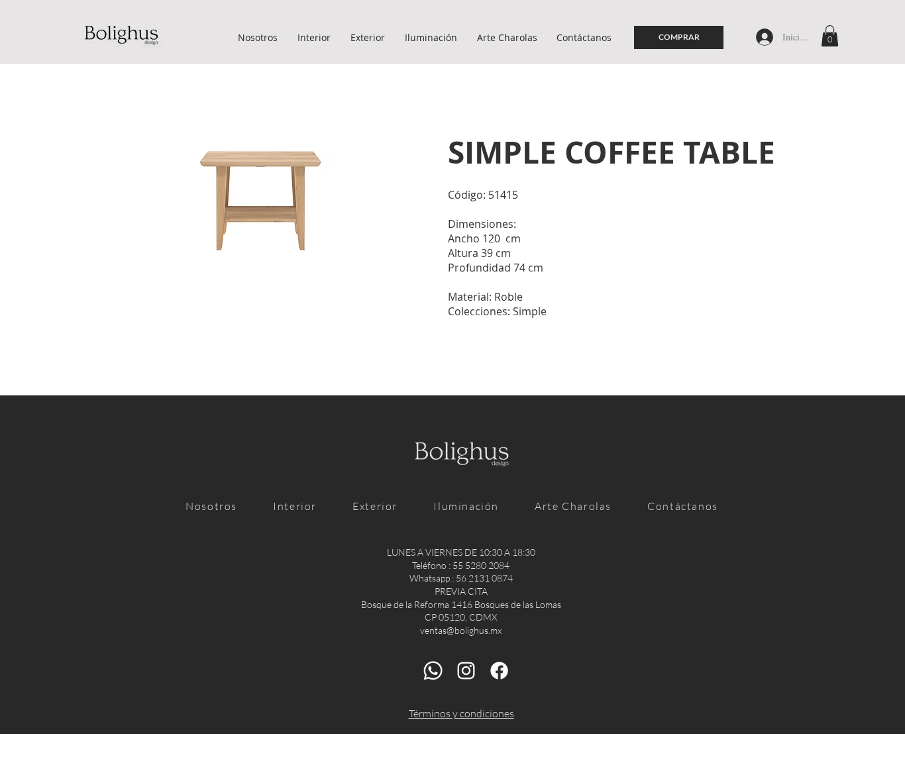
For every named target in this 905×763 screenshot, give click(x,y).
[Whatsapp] (433, 670)
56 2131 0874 (484, 578)
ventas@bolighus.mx (461, 630)
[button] (830, 35)
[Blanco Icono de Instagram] (466, 670)
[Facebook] (499, 670)
